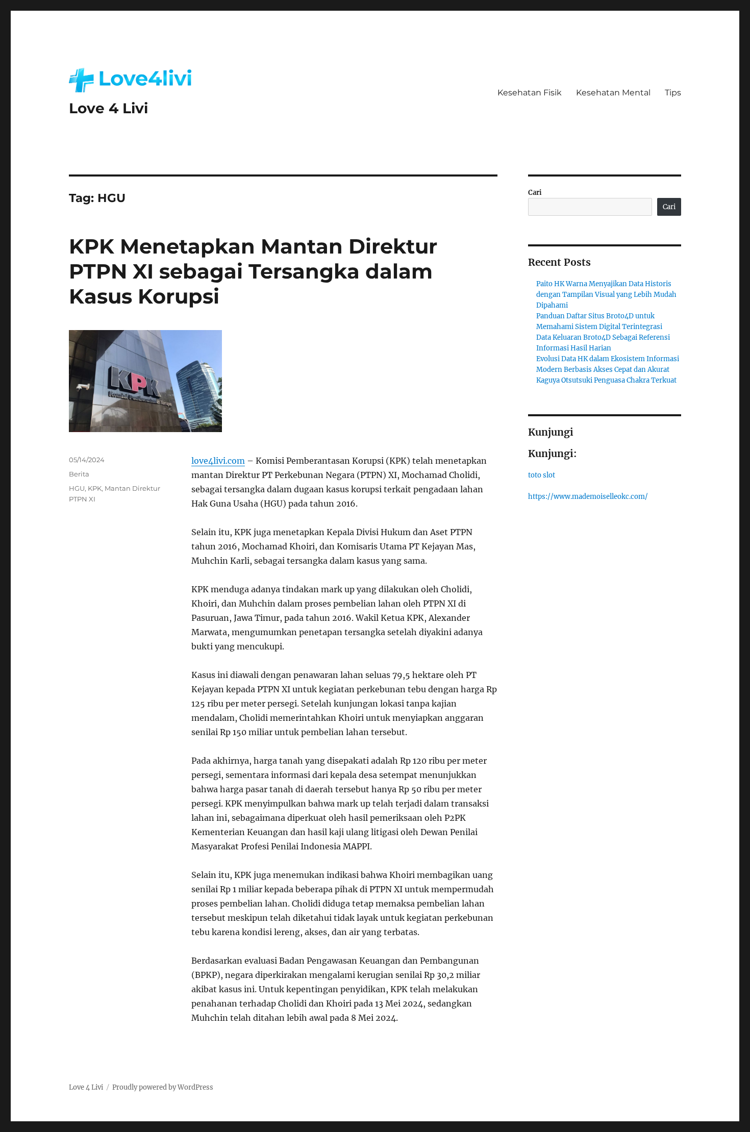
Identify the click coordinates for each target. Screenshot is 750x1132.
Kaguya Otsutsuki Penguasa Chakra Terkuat (606, 380)
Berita (79, 474)
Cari (535, 192)
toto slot (541, 475)
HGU (77, 488)
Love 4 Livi (108, 108)
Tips (673, 92)
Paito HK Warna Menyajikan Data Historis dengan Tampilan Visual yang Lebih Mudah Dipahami (606, 295)
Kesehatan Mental (613, 92)
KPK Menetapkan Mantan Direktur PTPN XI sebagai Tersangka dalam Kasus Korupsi (253, 271)
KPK (95, 488)
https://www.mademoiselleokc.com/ (588, 496)
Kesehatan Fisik (529, 92)
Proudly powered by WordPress (162, 1087)
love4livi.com (218, 461)
